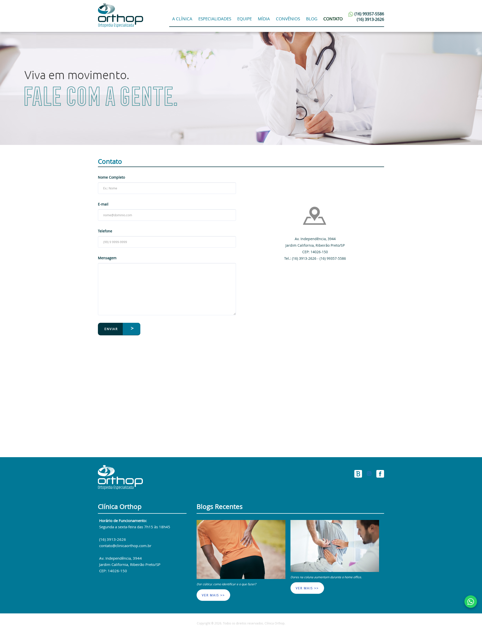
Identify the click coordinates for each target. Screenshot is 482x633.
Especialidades (214, 19)
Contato (333, 19)
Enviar (111, 329)
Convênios (288, 19)
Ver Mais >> (213, 595)
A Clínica (182, 19)
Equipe (244, 19)
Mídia (264, 19)
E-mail (103, 204)
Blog (311, 19)
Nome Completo (111, 177)
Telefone (105, 231)
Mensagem (107, 257)
